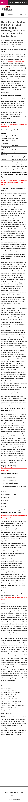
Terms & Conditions (14, 799)
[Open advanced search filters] (21, 14)
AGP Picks (4, 2)
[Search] (18, 14)
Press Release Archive (16, 792)
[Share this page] (26, 14)
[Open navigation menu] (2, 14)
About (6, 792)
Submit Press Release (14, 796)
